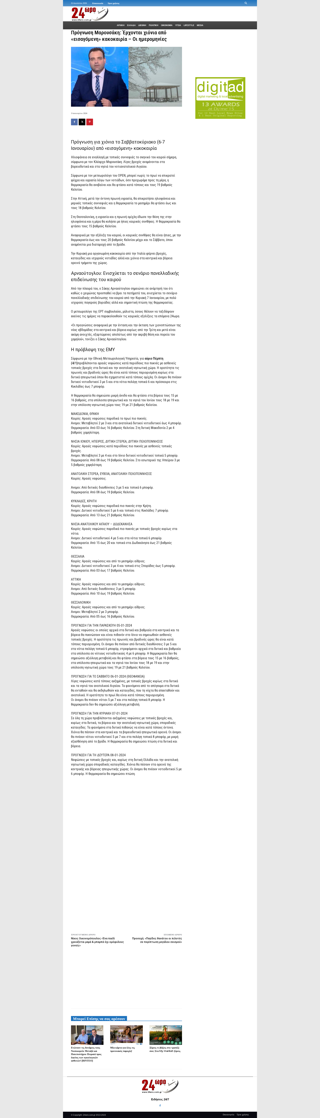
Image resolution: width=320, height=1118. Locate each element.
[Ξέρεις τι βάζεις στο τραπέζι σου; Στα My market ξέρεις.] (166, 1035)
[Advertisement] (126, 977)
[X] (82, 122)
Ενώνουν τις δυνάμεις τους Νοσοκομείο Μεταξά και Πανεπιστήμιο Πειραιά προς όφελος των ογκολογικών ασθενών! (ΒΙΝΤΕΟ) (86, 1054)
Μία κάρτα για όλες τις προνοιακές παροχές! (122, 1049)
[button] (246, 3)
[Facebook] (74, 122)
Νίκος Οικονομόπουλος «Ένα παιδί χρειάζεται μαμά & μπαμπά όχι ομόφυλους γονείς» (97, 942)
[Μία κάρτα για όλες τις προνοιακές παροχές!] (126, 1035)
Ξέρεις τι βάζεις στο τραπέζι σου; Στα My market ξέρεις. (165, 1049)
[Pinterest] (89, 122)
